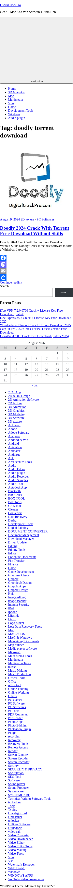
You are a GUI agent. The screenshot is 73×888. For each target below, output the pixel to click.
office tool (14, 685)
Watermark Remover (21, 864)
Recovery (14, 740)
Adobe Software (18, 432)
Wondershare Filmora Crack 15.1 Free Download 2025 (35, 325)
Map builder (16, 645)
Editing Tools (16, 549)
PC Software (16, 703)
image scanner (17, 601)
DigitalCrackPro (10, 5)
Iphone (12, 612)
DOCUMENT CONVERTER (28, 531)
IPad (11, 608)
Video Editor (16, 842)
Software (14, 780)
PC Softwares (45, 219)
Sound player (16, 784)
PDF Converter (18, 714)
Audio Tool (15, 483)
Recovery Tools (18, 743)
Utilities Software (19, 824)
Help (11, 593)
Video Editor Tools (20, 846)
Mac (11, 96)
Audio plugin (16, 118)
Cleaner (13, 509)
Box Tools (14, 502)
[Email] (36, 271)
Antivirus (14, 454)
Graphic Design (18, 590)
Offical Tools (16, 678)
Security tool (16, 773)
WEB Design (16, 868)
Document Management (23, 535)
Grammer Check (18, 575)
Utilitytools (15, 828)
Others (12, 696)
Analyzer (14, 436)
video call (14, 831)
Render (12, 751)
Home (12, 88)
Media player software (22, 648)
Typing (12, 809)
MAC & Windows (20, 637)
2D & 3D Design (19, 396)
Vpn (11, 103)
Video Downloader (20, 839)
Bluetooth (14, 491)
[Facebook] (36, 258)
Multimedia (15, 99)
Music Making (17, 670)
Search (4, 286)
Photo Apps (15, 721)
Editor (12, 553)
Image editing (17, 597)
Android (13, 443)
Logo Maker (16, 623)
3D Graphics (16, 92)
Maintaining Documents (23, 641)
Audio (12, 465)
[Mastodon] (36, 264)
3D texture (15, 421)
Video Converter (18, 835)
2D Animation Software (23, 399)
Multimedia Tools (19, 663)
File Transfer (16, 560)
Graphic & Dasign (20, 582)
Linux (12, 619)
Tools (11, 806)
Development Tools (20, 110)
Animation (15, 447)
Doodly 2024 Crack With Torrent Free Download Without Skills (34, 230)
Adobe (12, 429)
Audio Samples (18, 480)
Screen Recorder (18, 762)
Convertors (15, 513)
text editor (14, 802)
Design (12, 520)
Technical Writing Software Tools (29, 798)
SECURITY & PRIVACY (25, 769)
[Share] (36, 277)
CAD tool (14, 505)
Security (13, 765)
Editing (12, 546)
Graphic (13, 579)
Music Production (19, 674)
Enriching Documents (22, 557)
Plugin (12, 732)
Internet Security (18, 604)
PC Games (15, 699)
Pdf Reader (15, 718)
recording (14, 736)
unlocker (13, 820)
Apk (11, 458)
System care (16, 791)
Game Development (21, 571)
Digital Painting (18, 527)
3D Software (16, 418)
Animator (14, 451)
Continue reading (11, 282)
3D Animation (17, 407)
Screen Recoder (18, 758)
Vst (10, 861)
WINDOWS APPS (20, 875)
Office (12, 681)
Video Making (17, 850)
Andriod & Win (18, 440)
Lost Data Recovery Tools (25, 626)
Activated (14, 425)
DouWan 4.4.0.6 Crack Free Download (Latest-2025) (34, 336)
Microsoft (14, 652)
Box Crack (15, 494)
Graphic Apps (17, 586)
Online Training (18, 689)
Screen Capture (18, 754)
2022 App (14, 392)
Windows (14, 114)
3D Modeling (16, 414)
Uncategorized (17, 813)
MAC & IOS (16, 634)
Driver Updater (18, 542)
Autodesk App (17, 487)
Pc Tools (13, 710)
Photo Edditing (17, 725)
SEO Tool (14, 776)
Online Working (18, 692)
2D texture (27, 219)
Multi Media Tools (20, 656)
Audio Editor (16, 469)
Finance (13, 564)
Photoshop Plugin (19, 729)
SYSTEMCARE (19, 795)
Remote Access (18, 747)
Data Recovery (17, 516)
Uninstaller (15, 817)
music (12, 667)
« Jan (35, 385)
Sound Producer (18, 787)
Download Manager (21, 538)
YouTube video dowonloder (26, 879)
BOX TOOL (16, 498)
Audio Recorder (18, 476)
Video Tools (16, 853)
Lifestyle (13, 615)
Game (12, 107)
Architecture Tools (20, 462)
